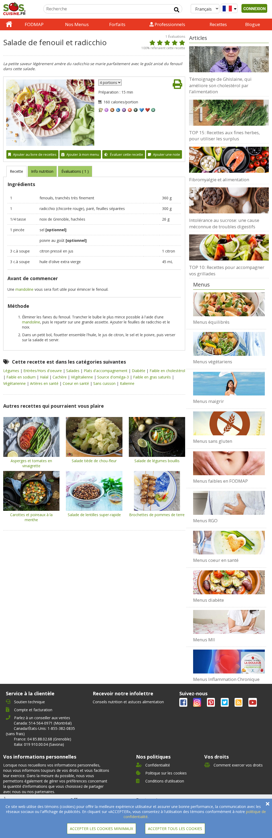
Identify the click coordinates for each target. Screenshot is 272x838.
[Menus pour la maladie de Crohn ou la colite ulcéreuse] (229, 622)
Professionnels (169, 24)
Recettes (218, 24)
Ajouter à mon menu (82, 154)
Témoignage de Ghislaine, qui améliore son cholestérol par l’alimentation (220, 85)
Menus (201, 284)
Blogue (252, 24)
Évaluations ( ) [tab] (75, 171)
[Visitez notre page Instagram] (197, 703)
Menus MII (204, 640)
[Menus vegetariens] (229, 344)
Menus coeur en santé (216, 560)
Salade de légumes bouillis (157, 460)
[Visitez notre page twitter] (225, 703)
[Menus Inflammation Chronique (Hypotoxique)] (229, 661)
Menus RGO (205, 520)
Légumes (11, 370)
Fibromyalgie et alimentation (219, 179)
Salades (73, 370)
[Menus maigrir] (229, 384)
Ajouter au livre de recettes (35, 154)
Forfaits (117, 24)
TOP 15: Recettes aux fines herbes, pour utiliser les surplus (224, 135)
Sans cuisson (105, 383)
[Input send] (176, 10)
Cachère (60, 377)
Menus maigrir (208, 401)
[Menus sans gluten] (229, 423)
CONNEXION (254, 8)
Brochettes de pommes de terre (157, 514)
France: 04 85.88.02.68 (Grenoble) (42, 739)
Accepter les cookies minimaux (101, 828)
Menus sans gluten (212, 441)
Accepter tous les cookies (175, 828)
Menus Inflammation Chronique (226, 679)
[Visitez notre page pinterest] (211, 703)
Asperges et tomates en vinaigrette (31, 463)
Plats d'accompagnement (106, 370)
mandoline (24, 289)
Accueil (9, 24)
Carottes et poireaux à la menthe (31, 517)
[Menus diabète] (229, 582)
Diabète (139, 370)
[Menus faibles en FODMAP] (229, 463)
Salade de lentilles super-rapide (94, 514)
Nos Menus (77, 24)
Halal (44, 377)
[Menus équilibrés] (229, 304)
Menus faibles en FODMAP (220, 481)
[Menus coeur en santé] (229, 543)
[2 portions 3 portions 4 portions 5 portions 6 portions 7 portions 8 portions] (110, 82)
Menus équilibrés (211, 322)
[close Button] (267, 804)
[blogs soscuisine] (239, 703)
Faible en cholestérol (167, 370)
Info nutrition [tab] (42, 171)
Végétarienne (15, 383)
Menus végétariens (212, 362)
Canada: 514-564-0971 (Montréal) (43, 723)
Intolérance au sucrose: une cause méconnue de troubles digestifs (224, 223)
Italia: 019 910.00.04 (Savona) (39, 744)
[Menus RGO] (229, 503)
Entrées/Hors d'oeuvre (43, 370)
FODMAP (34, 24)
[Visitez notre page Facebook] (183, 703)
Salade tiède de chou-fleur (94, 460)
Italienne (127, 383)
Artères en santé (45, 383)
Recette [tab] (16, 171)
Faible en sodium (21, 377)
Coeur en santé (76, 383)
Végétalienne (82, 377)
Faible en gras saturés (152, 377)
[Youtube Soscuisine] (252, 703)
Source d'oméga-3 (113, 377)
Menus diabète (208, 600)
